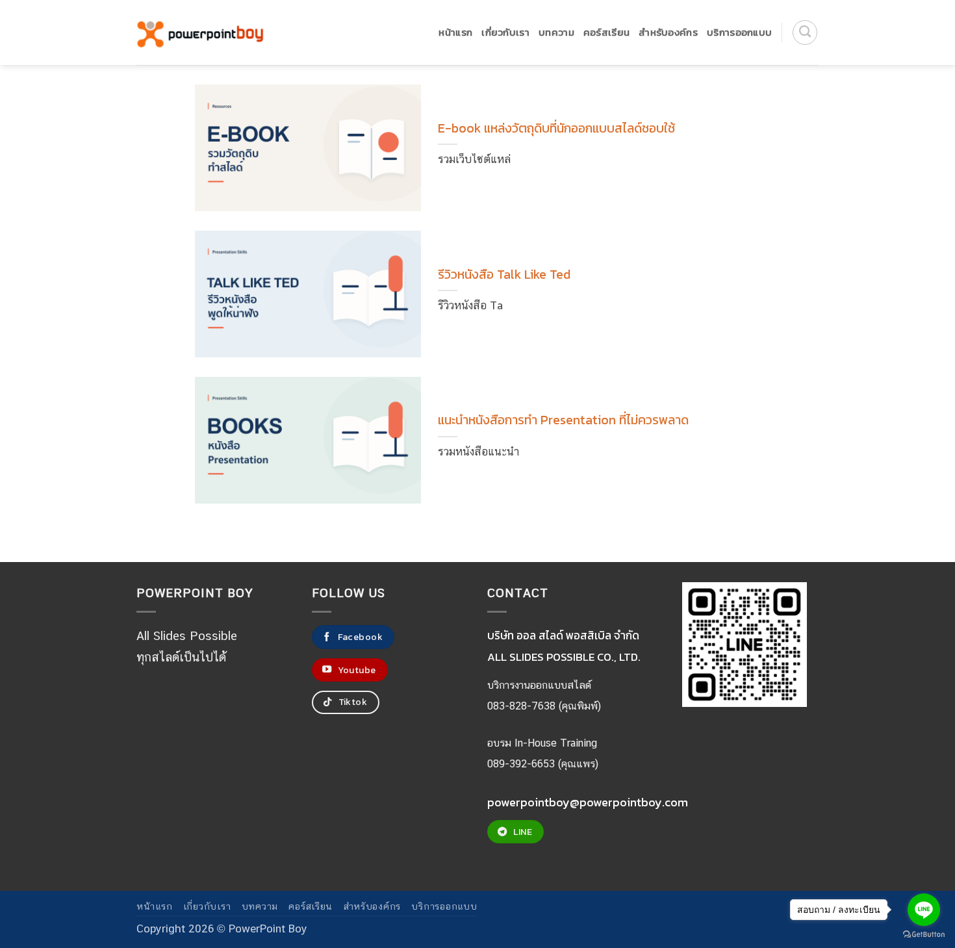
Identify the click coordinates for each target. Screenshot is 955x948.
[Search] (805, 32)
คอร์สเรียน (606, 32)
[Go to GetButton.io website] (924, 934)
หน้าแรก (455, 32)
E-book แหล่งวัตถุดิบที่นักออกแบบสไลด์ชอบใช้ (556, 128)
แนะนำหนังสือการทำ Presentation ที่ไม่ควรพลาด (563, 420)
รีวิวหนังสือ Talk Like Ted (504, 274)
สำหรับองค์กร (668, 32)
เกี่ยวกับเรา (505, 32)
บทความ (556, 32)
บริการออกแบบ (739, 32)
